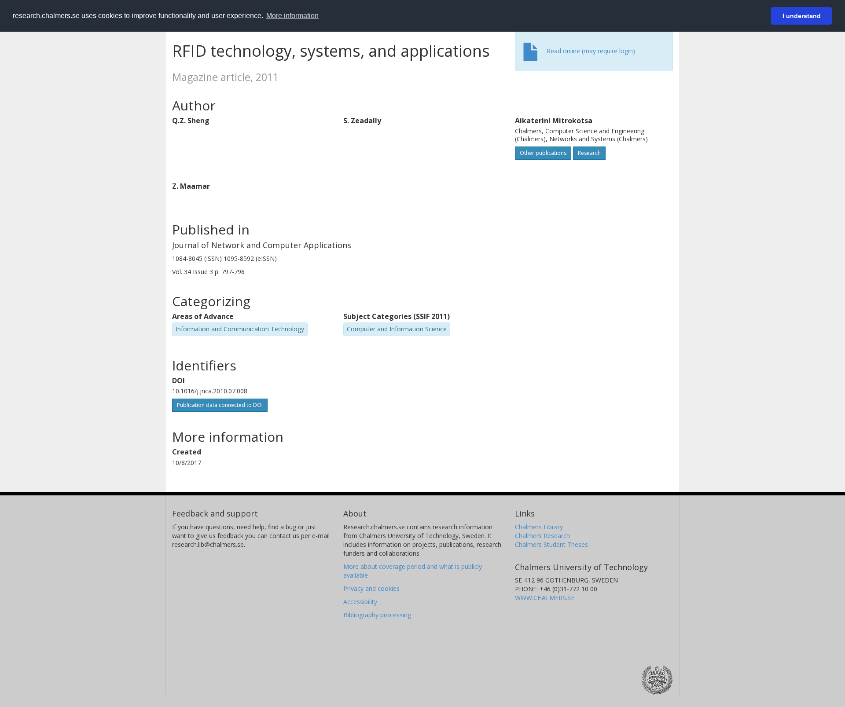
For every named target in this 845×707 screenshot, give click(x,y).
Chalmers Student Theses (551, 544)
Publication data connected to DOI (220, 405)
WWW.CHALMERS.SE (544, 597)
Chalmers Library (539, 527)
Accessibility (360, 601)
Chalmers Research (542, 535)
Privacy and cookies (371, 588)
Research (589, 153)
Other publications (543, 153)
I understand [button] (802, 15)
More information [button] (292, 15)
